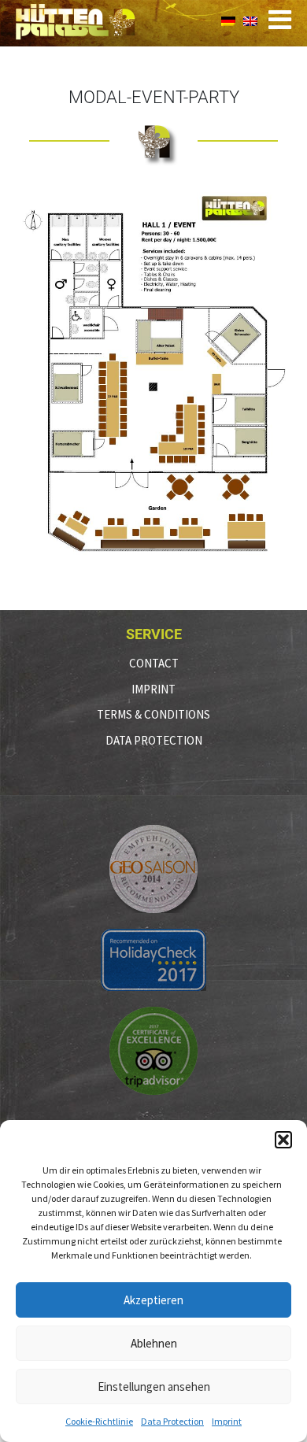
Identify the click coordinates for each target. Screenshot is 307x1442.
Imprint (227, 1421)
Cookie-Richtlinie (99, 1421)
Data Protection (172, 1421)
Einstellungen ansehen (154, 1386)
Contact (154, 663)
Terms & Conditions (153, 714)
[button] (283, 1140)
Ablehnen (154, 1343)
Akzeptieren (153, 1299)
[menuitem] (228, 20)
